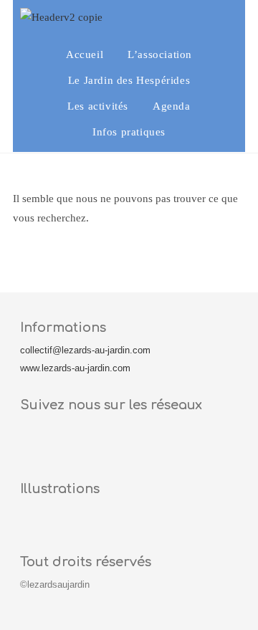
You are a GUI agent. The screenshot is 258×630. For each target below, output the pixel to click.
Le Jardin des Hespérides (129, 80)
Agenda (172, 106)
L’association (160, 54)
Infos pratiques (129, 132)
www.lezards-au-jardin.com (75, 368)
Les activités (97, 106)
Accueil (84, 54)
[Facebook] (38, 444)
